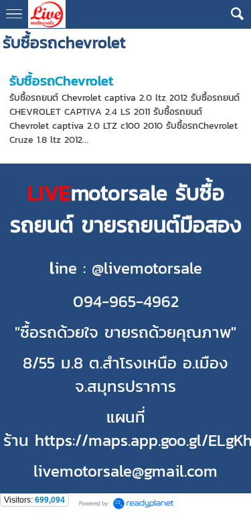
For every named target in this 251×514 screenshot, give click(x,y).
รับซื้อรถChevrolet (61, 81)
